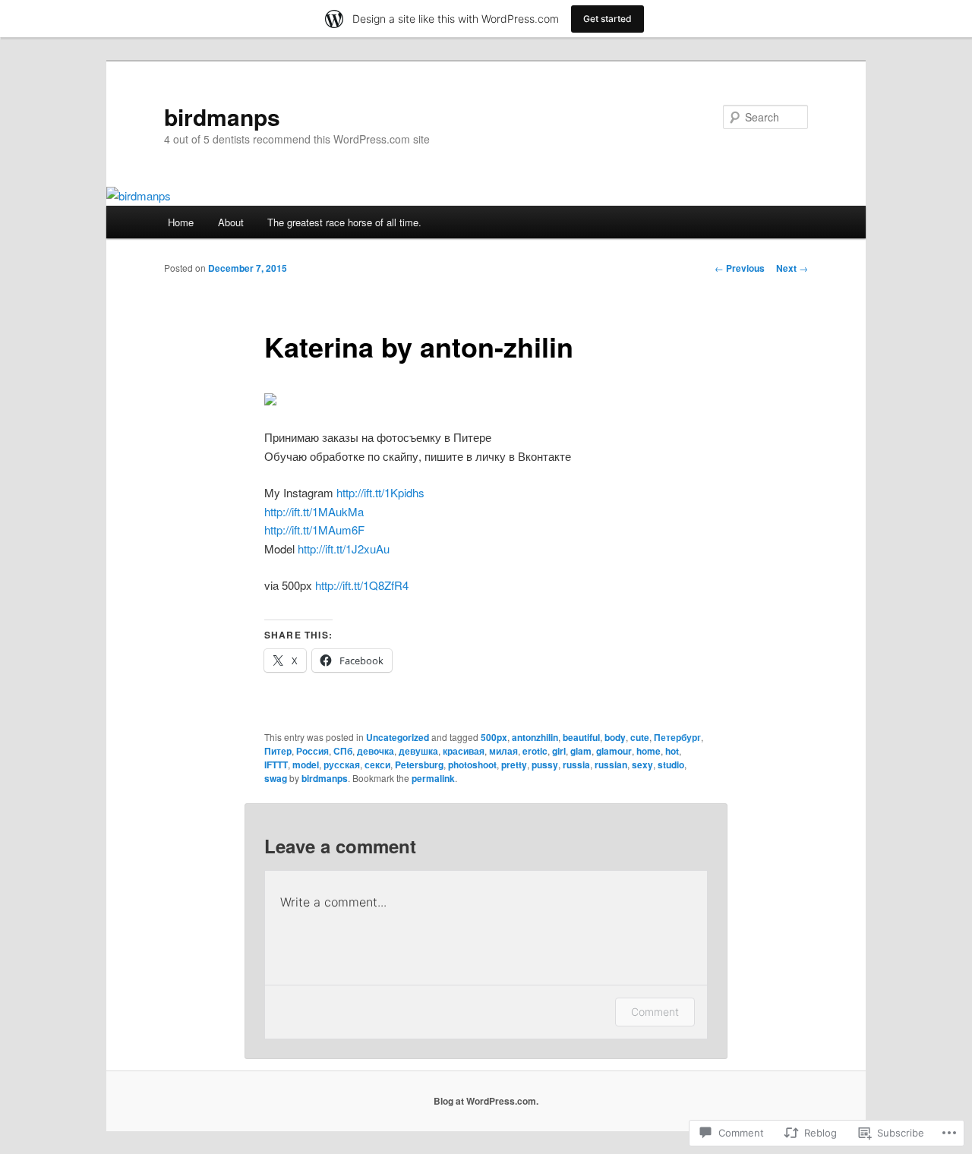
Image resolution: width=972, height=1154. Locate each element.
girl (559, 751)
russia (576, 764)
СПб (342, 751)
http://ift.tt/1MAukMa (314, 511)
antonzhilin (535, 737)
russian (611, 764)
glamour (614, 751)
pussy (545, 764)
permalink (433, 778)
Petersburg (419, 764)
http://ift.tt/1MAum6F (314, 530)
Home (181, 222)
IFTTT (276, 764)
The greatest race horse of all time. (344, 222)
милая (503, 751)
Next (792, 268)
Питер (278, 751)
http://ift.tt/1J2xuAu (344, 549)
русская (341, 764)
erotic (535, 751)
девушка (418, 751)
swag (275, 778)
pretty (514, 764)
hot (672, 751)
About (231, 222)
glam (581, 751)
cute (639, 737)
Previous (740, 268)
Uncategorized (397, 737)
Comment (655, 1011)
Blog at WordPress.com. (486, 1101)
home (648, 751)
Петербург (677, 737)
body (615, 737)
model (305, 764)
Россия (312, 751)
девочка (375, 751)
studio (671, 764)
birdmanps (222, 116)
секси (377, 764)
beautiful (581, 737)
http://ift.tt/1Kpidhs (380, 492)
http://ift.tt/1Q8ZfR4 (362, 585)
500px (494, 737)
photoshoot (472, 764)
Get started (607, 18)
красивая (463, 751)
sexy (642, 764)
